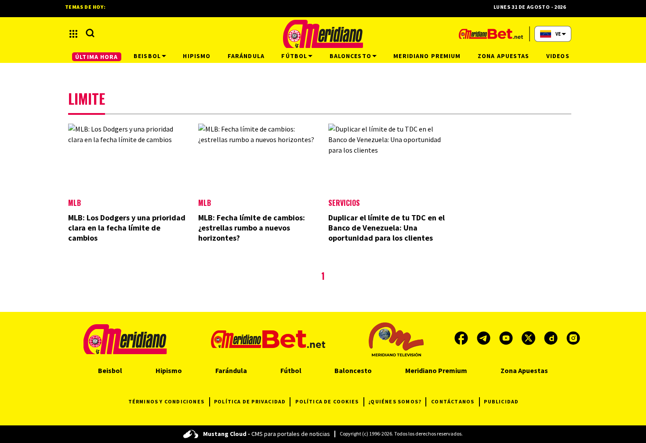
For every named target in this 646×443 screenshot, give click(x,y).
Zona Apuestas (524, 370)
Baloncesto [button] (350, 56)
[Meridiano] (323, 34)
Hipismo (169, 370)
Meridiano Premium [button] (427, 56)
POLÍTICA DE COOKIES (327, 401)
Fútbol (290, 370)
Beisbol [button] (147, 56)
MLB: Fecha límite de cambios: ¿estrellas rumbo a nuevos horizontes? (251, 227)
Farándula (231, 370)
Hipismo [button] (196, 56)
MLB (74, 203)
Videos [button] (558, 56)
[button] (73, 34)
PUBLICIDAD (501, 401)
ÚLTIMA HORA (96, 57)
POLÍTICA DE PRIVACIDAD (250, 401)
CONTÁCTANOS (452, 401)
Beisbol (110, 370)
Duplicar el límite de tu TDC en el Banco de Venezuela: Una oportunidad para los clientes (386, 227)
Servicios (344, 203)
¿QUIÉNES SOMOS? (394, 401)
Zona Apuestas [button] (504, 56)
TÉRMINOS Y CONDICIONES (166, 401)
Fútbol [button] (294, 56)
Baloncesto (353, 370)
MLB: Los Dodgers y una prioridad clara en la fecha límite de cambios (126, 227)
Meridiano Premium (436, 370)
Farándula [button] (246, 56)
